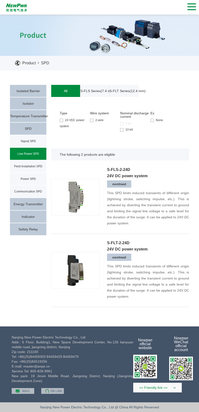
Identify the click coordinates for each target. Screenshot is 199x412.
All (65, 91)
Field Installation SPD (28, 166)
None (159, 120)
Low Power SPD (28, 153)
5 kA (128, 123)
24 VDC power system (72, 123)
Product (29, 63)
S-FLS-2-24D (118, 170)
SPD (45, 63)
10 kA (129, 129)
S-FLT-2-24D (118, 243)
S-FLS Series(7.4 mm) (94, 91)
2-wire (99, 120)
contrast (119, 184)
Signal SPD (28, 141)
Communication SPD (28, 191)
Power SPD (28, 179)
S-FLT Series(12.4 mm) (124, 91)
